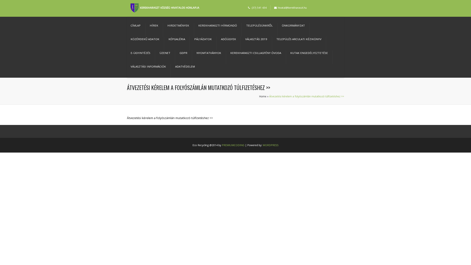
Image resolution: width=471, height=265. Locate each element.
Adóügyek (228, 39)
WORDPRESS (271, 145)
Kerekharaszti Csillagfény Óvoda (255, 53)
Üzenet (165, 53)
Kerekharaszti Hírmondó (217, 25)
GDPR (183, 53)
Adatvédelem (185, 66)
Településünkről (259, 25)
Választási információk (148, 66)
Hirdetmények (178, 25)
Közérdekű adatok (145, 39)
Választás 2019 (256, 39)
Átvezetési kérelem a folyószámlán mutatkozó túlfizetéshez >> (170, 118)
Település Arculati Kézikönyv (298, 39)
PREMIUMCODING (233, 145)
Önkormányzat (293, 25)
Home (262, 96)
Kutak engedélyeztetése (309, 53)
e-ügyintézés (140, 53)
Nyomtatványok (208, 53)
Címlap (136, 25)
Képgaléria (177, 39)
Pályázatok (203, 39)
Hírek (154, 25)
